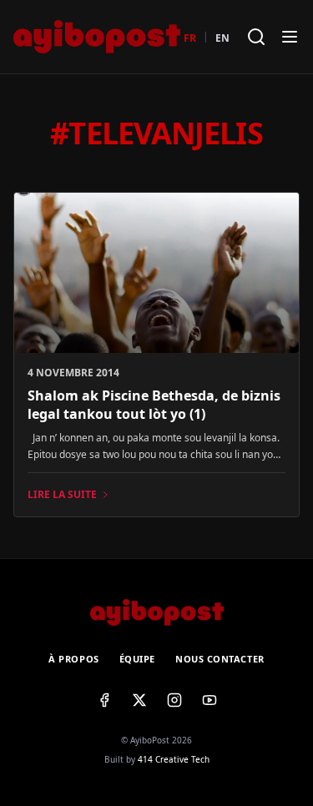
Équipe (137, 658)
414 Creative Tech (174, 759)
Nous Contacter (220, 658)
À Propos (73, 658)
